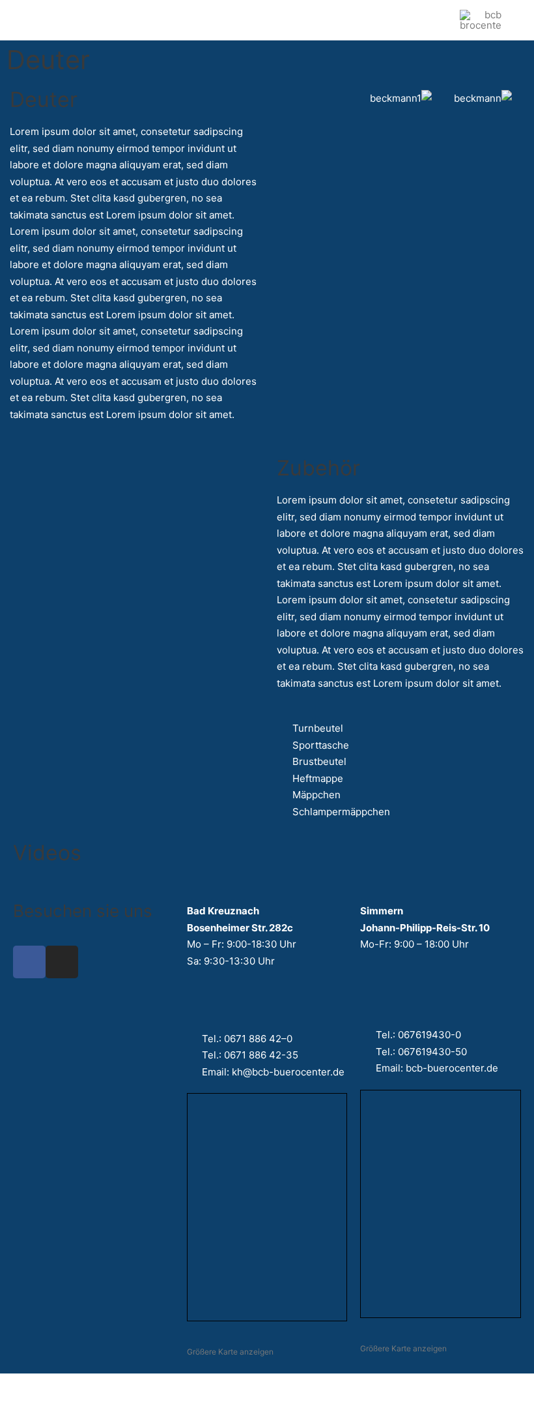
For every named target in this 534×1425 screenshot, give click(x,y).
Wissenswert (285, 20)
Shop (224, 20)
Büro (44, 20)
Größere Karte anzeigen (230, 1352)
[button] (366, 20)
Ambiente (170, 20)
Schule (101, 20)
